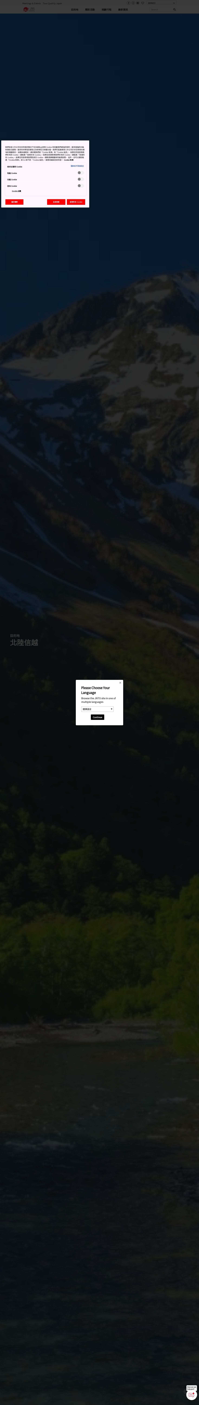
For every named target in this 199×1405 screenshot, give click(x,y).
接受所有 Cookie (76, 202)
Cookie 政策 (69, 160)
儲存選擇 (14, 202)
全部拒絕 (56, 202)
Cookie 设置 (16, 191)
